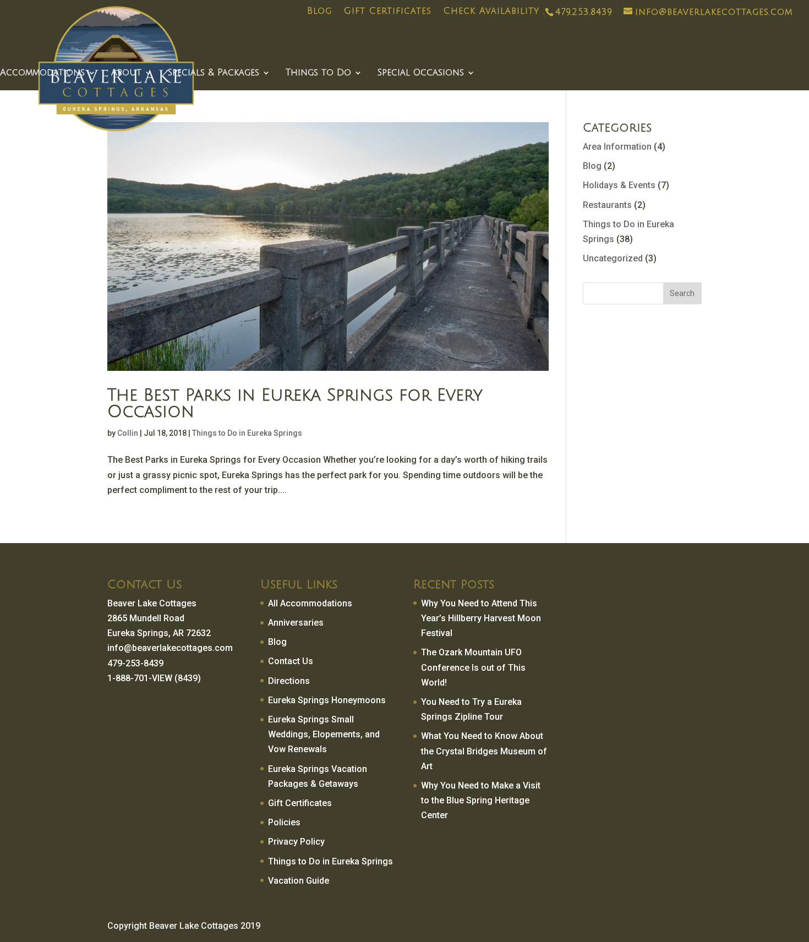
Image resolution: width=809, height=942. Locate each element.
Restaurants (607, 205)
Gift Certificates (387, 11)
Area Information (617, 146)
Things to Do (318, 73)
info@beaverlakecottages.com (170, 648)
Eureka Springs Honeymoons (327, 700)
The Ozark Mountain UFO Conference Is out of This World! (473, 667)
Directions (289, 681)
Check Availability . (494, 11)
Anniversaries (296, 622)
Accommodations (42, 73)
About (126, 73)
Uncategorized (613, 258)
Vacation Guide (298, 880)
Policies (284, 822)
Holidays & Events (619, 185)
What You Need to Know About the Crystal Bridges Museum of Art (484, 751)
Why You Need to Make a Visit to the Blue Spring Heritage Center (480, 800)
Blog (319, 11)
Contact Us (290, 661)
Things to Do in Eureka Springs (247, 433)
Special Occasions (421, 73)
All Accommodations (310, 603)
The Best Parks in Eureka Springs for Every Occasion (295, 403)
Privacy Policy (296, 841)
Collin (127, 433)
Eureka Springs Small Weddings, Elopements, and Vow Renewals (324, 734)
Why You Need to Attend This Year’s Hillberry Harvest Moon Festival (481, 618)
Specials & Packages (213, 73)
